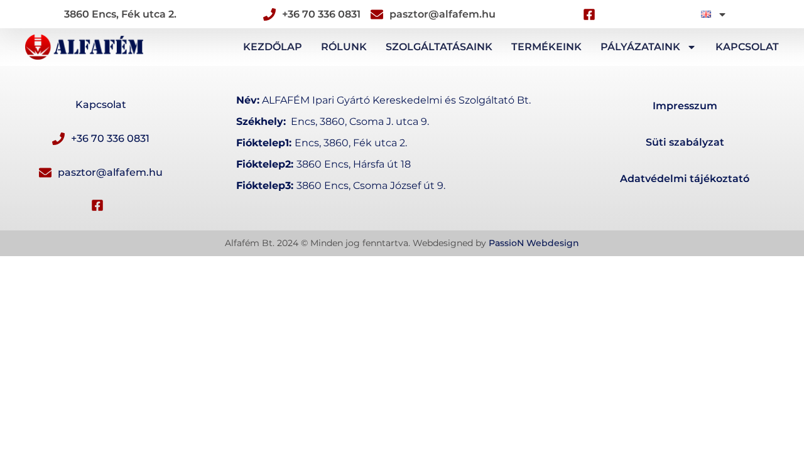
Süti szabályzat (685, 142)
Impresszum (685, 106)
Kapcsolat (747, 47)
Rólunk (344, 47)
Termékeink (546, 47)
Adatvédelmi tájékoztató (684, 179)
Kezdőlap (272, 47)
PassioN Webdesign (534, 243)
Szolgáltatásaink (439, 47)
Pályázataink (640, 47)
